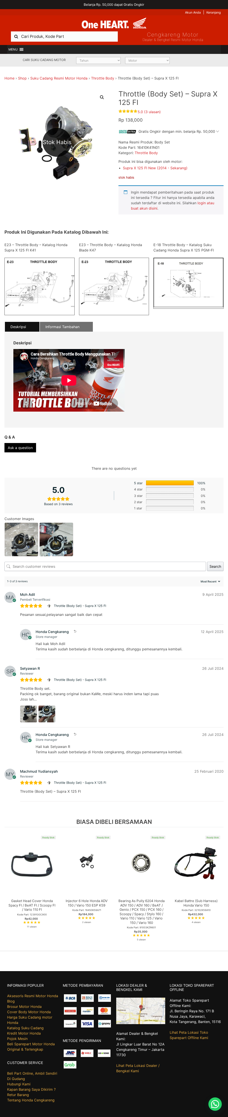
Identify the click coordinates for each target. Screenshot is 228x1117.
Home (9, 78)
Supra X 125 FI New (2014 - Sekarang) (155, 168)
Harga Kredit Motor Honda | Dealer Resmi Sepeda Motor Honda (114, 23)
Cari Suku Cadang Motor (44, 60)
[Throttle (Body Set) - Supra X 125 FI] (49, 606)
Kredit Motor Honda (24, 1033)
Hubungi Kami (19, 1084)
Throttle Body (102, 78)
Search (215, 566)
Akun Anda (193, 12)
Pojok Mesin (17, 1038)
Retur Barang (18, 1094)
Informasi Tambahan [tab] (62, 327)
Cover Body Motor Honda (29, 1012)
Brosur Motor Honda (24, 1006)
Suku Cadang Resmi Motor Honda (59, 78)
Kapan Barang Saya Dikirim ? (31, 1089)
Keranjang (213, 12)
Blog (11, 1001)
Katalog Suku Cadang (25, 1028)
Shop (22, 78)
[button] (13, 49)
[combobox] (64, 36)
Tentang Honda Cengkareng (31, 1100)
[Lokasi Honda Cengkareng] (140, 1023)
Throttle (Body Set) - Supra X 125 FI (80, 606)
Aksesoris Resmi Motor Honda (32, 996)
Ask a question (20, 447)
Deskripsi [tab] (18, 327)
